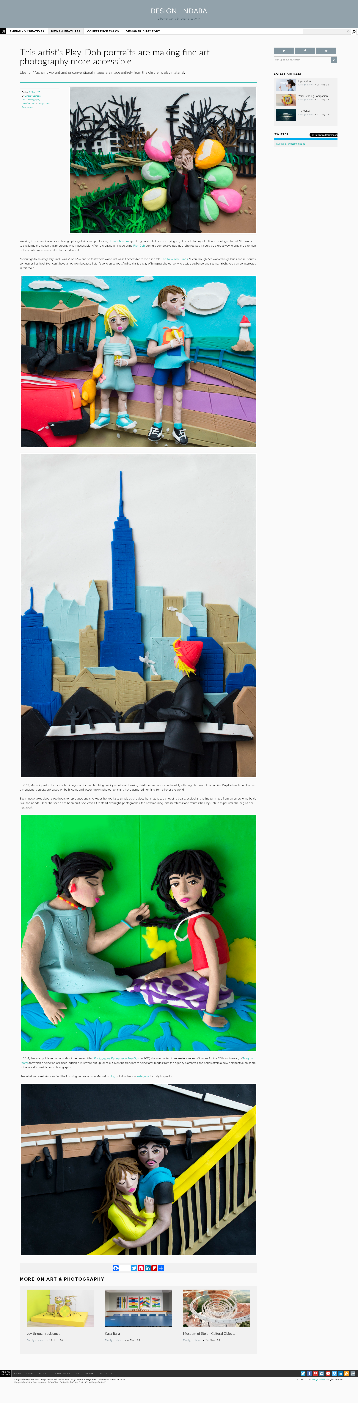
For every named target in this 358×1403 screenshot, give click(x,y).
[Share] (161, 1268)
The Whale (304, 111)
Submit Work (62, 1373)
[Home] (179, 12)
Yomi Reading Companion (313, 96)
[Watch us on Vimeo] (334, 1373)
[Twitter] (134, 1268)
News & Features (65, 31)
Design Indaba (318, 1379)
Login (77, 1373)
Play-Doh (139, 246)
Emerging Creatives (27, 31)
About (17, 1373)
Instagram (142, 1076)
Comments (27, 107)
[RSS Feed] (346, 1373)
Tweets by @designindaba (290, 143)
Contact (30, 1373)
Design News (44, 103)
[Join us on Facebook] (305, 51)
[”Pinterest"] (326, 51)
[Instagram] (321, 1373)
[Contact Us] (353, 1373)
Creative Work (29, 103)
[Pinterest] (141, 1268)
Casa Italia (112, 1333)
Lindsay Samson (33, 95)
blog (112, 1076)
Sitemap (88, 1373)
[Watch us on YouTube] (328, 1373)
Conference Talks (103, 31)
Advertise (45, 1373)
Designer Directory (143, 31)
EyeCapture (305, 81)
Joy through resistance (43, 1333)
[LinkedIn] (148, 1268)
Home (3, 31)
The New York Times (174, 259)
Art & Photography (31, 99)
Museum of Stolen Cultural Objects (209, 1333)
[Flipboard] (154, 1268)
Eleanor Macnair (119, 241)
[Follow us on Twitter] (284, 51)
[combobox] (326, 31)
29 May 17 (34, 92)
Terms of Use (105, 1373)
